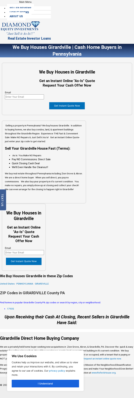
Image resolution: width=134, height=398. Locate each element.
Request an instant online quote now (102, 358)
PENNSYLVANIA (24, 283)
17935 (10, 308)
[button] (25, 2)
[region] (45, 370)
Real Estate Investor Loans (29, 38)
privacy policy (57, 370)
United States (7, 283)
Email (8, 92)
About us (16, 16)
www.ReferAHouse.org (104, 372)
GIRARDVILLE (42, 283)
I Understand (45, 383)
